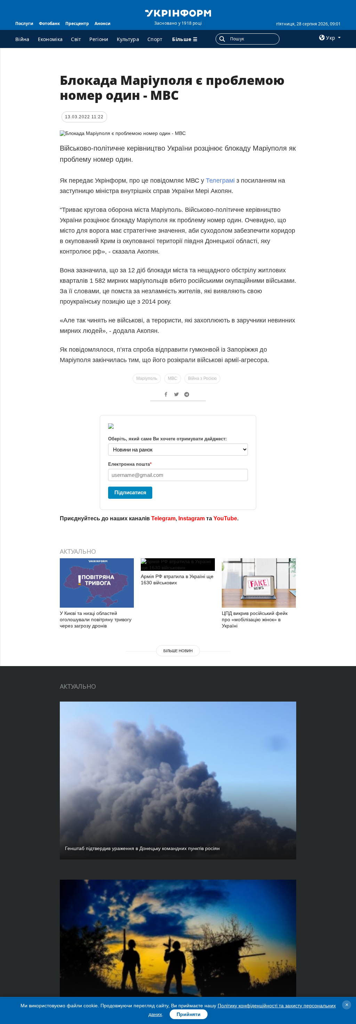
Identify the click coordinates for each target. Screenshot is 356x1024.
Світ (76, 39)
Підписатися (130, 492)
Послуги (24, 23)
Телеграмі (221, 180)
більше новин (178, 651)
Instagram (191, 518)
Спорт (155, 39)
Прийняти (189, 1014)
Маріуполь (146, 378)
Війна (22, 39)
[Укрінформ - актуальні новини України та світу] (178, 12)
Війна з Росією (202, 378)
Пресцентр (77, 23)
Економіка (50, 39)
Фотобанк (49, 23)
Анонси (103, 23)
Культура (128, 39)
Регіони (98, 39)
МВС (172, 378)
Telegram (163, 518)
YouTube (225, 518)
